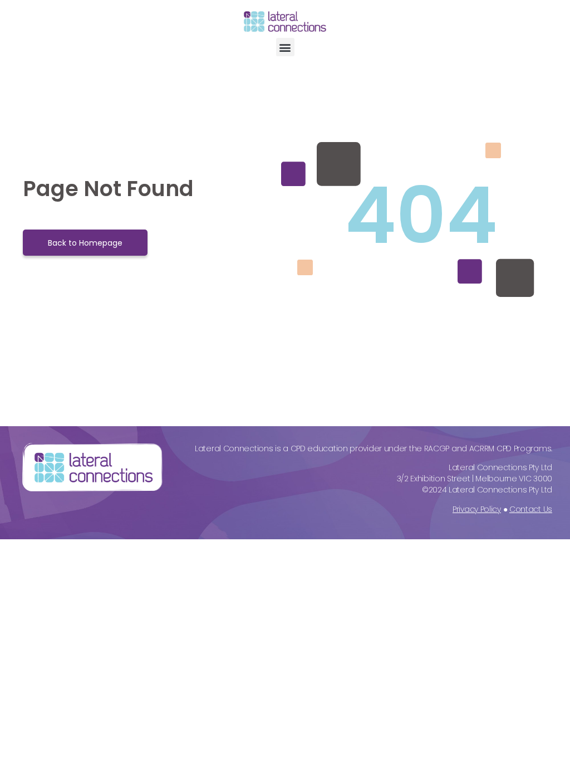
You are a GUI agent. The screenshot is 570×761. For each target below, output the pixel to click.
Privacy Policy (477, 509)
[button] (285, 47)
